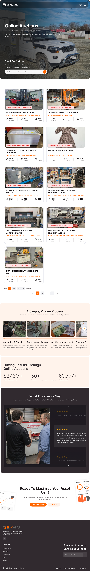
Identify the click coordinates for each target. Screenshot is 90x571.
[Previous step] (6, 329)
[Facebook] (4, 538)
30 (14, 288)
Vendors (5, 560)
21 (52, 293)
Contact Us (54, 504)
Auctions (5, 551)
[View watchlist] (80, 5)
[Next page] (57, 293)
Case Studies (6, 554)
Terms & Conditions (69, 568)
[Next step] (84, 329)
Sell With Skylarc (7, 548)
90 (23, 288)
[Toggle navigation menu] (85, 5)
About (4, 557)
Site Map (58, 568)
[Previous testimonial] (68, 406)
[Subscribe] (85, 555)
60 (18, 288)
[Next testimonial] (68, 465)
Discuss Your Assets (38, 504)
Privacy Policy (82, 568)
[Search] (44, 72)
